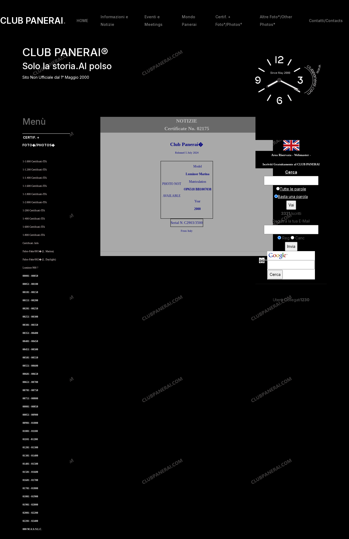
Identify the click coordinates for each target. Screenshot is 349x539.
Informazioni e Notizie (114, 20)
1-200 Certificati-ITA (34, 210)
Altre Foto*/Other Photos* (276, 20)
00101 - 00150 (30, 292)
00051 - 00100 (30, 284)
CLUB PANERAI (33, 21)
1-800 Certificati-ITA (34, 235)
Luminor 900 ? (30, 267)
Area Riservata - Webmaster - (291, 155)
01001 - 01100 (30, 431)
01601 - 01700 (30, 480)
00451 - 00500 (30, 349)
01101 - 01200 (30, 439)
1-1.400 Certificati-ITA (35, 177)
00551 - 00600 (30, 365)
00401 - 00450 (30, 341)
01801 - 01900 (30, 496)
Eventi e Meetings (154, 20)
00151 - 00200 (30, 300)
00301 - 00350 (30, 325)
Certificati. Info (31, 243)
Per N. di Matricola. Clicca (39, 153)
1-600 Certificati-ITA (34, 227)
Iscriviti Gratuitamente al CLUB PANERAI (291, 164)
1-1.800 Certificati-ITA (35, 194)
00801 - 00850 (30, 406)
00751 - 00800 (30, 398)
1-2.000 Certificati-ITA (35, 202)
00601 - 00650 (30, 374)
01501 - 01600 (30, 472)
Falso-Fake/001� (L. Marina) (38, 251)
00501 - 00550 (30, 357)
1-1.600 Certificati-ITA (35, 186)
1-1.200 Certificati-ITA (35, 169)
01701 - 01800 (30, 488)
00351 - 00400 (30, 333)
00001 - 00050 (30, 276)
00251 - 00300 (30, 316)
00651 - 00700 (30, 382)
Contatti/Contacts (326, 20)
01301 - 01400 (30, 455)
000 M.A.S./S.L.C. (32, 529)
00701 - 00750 (30, 390)
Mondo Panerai (189, 20)
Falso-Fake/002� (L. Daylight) (39, 259)
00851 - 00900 (30, 414)
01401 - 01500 (30, 463)
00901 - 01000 (30, 423)
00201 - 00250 (30, 308)
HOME (82, 20)
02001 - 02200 (30, 512)
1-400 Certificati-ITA (34, 218)
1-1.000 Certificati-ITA (35, 161)
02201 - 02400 (30, 521)
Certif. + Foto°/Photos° (228, 20)
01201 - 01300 (30, 447)
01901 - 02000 (30, 504)
